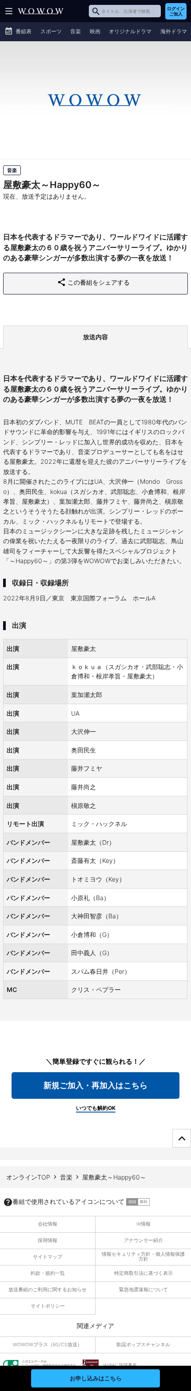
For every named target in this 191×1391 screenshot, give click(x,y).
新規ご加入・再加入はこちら (95, 1085)
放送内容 (95, 337)
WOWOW (41, 11)
